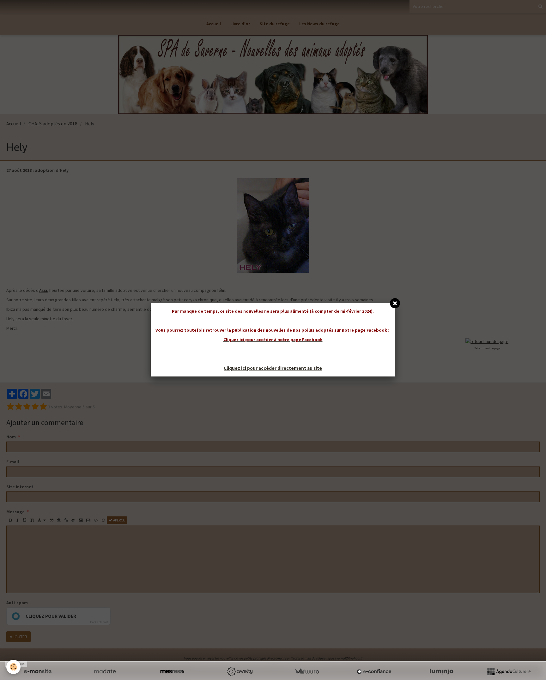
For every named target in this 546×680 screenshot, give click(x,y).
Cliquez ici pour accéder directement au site (273, 368)
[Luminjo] (441, 671)
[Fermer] (395, 303)
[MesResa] (172, 671)
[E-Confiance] (374, 671)
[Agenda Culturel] (508, 671)
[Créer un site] (37, 671)
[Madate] (105, 671)
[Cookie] (13, 667)
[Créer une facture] (307, 671)
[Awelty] (239, 671)
